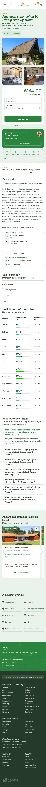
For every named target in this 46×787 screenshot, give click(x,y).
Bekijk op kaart (12, 29)
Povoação (29, 704)
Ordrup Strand (22, 23)
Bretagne (6, 706)
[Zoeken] (10, 4)
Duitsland (29, 721)
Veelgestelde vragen (34, 171)
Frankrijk (5, 724)
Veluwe (5, 687)
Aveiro (27, 693)
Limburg (5, 704)
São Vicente (30, 687)
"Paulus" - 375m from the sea (16, 548)
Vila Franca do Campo (33, 706)
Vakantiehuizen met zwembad (14, 742)
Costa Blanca (7, 693)
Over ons (6, 757)
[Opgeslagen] (36, 4)
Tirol (4, 698)
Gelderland (6, 709)
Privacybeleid (30, 767)
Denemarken (6, 23)
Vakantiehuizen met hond (12, 744)
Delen (7, 33)
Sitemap (5, 765)
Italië (4, 727)
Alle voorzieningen (12, 158)
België (4, 732)
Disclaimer (29, 759)
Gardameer (6, 695)
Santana (28, 712)
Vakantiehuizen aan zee (11, 747)
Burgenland (7, 701)
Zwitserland (29, 729)
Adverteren (6, 759)
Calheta (28, 690)
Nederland (6, 721)
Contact (5, 762)
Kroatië (28, 724)
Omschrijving (8, 170)
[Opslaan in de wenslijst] (36, 529)
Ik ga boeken (23, 119)
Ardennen (6, 690)
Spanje (5, 729)
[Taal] (41, 4)
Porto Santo (30, 698)
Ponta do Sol (30, 695)
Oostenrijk (29, 727)
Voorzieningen (21, 170)
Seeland (14, 23)
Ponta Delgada (31, 709)
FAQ (27, 757)
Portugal (28, 732)
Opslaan (17, 33)
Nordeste (29, 701)
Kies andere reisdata (21, 572)
